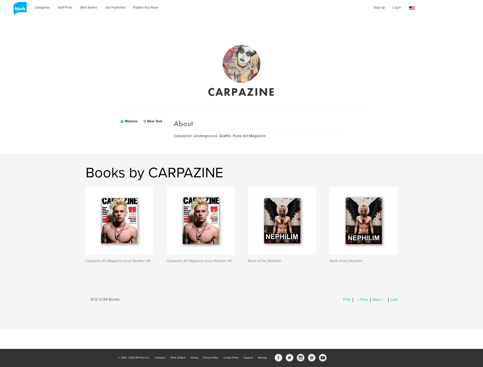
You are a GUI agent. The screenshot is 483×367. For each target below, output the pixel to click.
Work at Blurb (178, 357)
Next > (378, 299)
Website (131, 121)
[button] (412, 8)
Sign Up (379, 8)
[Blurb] (18, 10)
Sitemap (262, 357)
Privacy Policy (210, 357)
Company (160, 357)
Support (248, 357)
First (347, 299)
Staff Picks (65, 8)
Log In (397, 8)
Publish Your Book (145, 8)
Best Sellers (88, 8)
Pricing (194, 357)
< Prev (362, 299)
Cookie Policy (231, 357)
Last (393, 299)
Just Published (115, 8)
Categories (42, 8)
